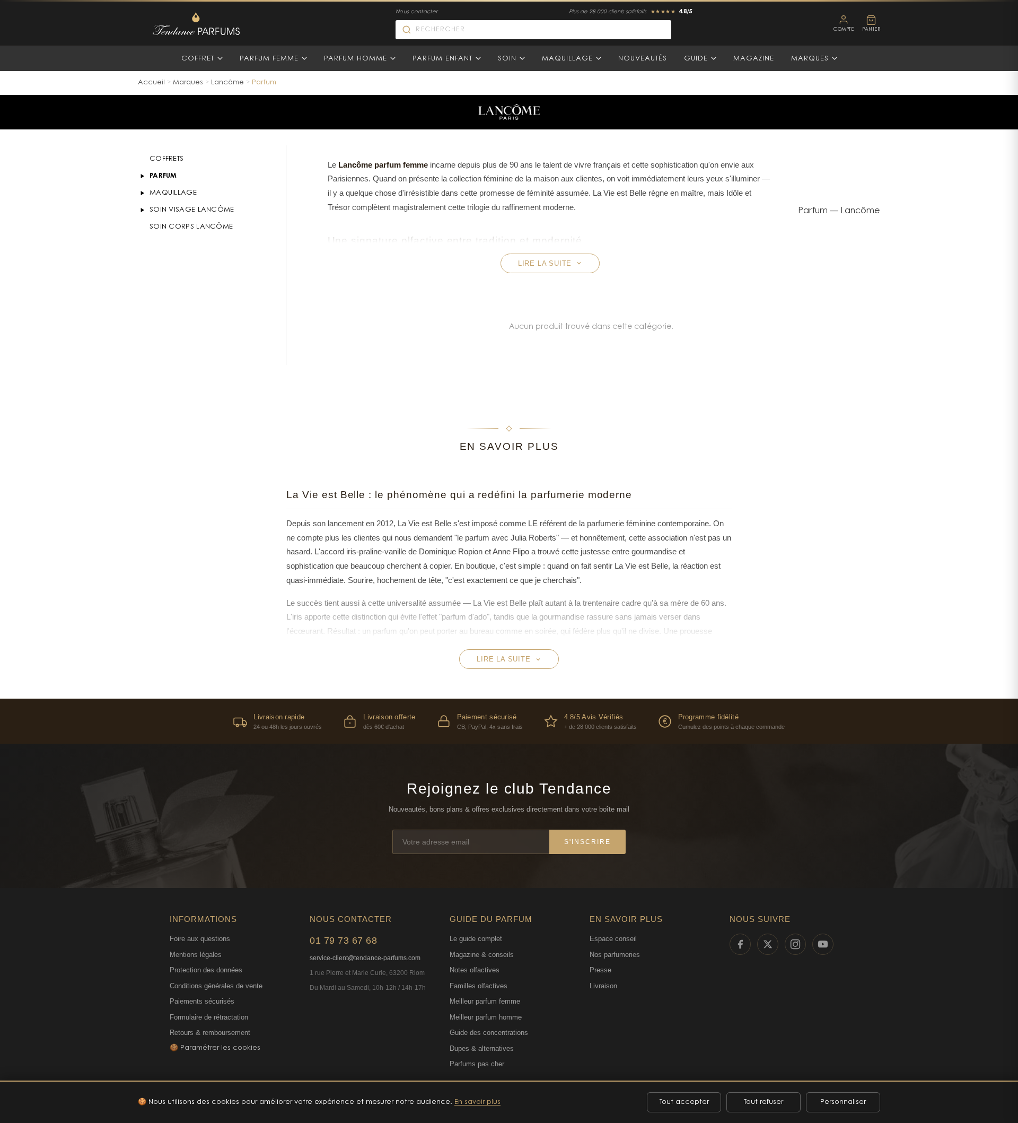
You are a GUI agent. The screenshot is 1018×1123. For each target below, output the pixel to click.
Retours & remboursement (210, 1033)
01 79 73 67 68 (343, 940)
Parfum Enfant (442, 58)
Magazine (753, 58)
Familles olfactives (478, 986)
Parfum (163, 175)
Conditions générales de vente (216, 986)
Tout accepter (684, 1102)
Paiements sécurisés (202, 1001)
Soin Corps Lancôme (191, 226)
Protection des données (206, 970)
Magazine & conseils (482, 955)
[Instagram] (795, 944)
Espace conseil (613, 939)
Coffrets (166, 158)
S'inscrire (587, 842)
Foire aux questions (200, 939)
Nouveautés (642, 58)
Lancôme (227, 82)
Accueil (151, 82)
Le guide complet (476, 939)
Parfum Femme (269, 58)
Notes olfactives (474, 970)
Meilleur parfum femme (485, 1001)
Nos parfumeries (615, 955)
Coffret (197, 58)
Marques (810, 58)
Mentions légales (196, 955)
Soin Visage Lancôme (192, 209)
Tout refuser (763, 1102)
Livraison (603, 986)
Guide (696, 58)
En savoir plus (477, 1102)
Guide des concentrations (489, 1033)
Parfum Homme (355, 58)
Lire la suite (545, 263)
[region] (509, 721)
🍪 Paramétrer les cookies (215, 1047)
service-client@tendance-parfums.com (365, 958)
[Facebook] (740, 944)
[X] (767, 944)
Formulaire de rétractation (209, 1017)
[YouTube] (822, 944)
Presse (600, 970)
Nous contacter (416, 12)
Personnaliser (843, 1102)
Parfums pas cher (477, 1064)
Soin (507, 58)
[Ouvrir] (142, 176)
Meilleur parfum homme (486, 1017)
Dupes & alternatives (482, 1048)
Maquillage (567, 58)
